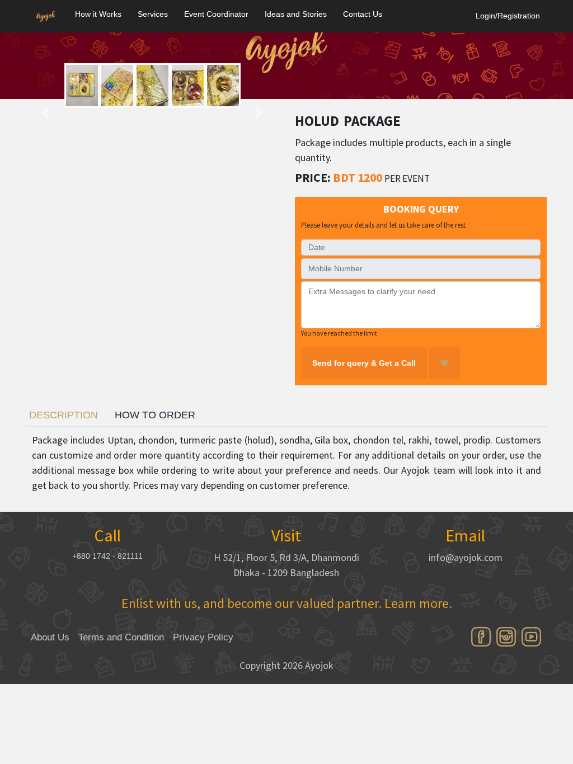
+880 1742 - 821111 (107, 555)
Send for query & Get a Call (364, 363)
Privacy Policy (203, 637)
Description (63, 415)
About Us (50, 637)
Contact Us (362, 14)
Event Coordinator (216, 14)
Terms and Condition (121, 637)
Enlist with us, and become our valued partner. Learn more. (286, 603)
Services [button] (153, 14)
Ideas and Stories (296, 14)
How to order (155, 415)
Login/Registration (508, 15)
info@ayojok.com (465, 557)
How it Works (98, 14)
